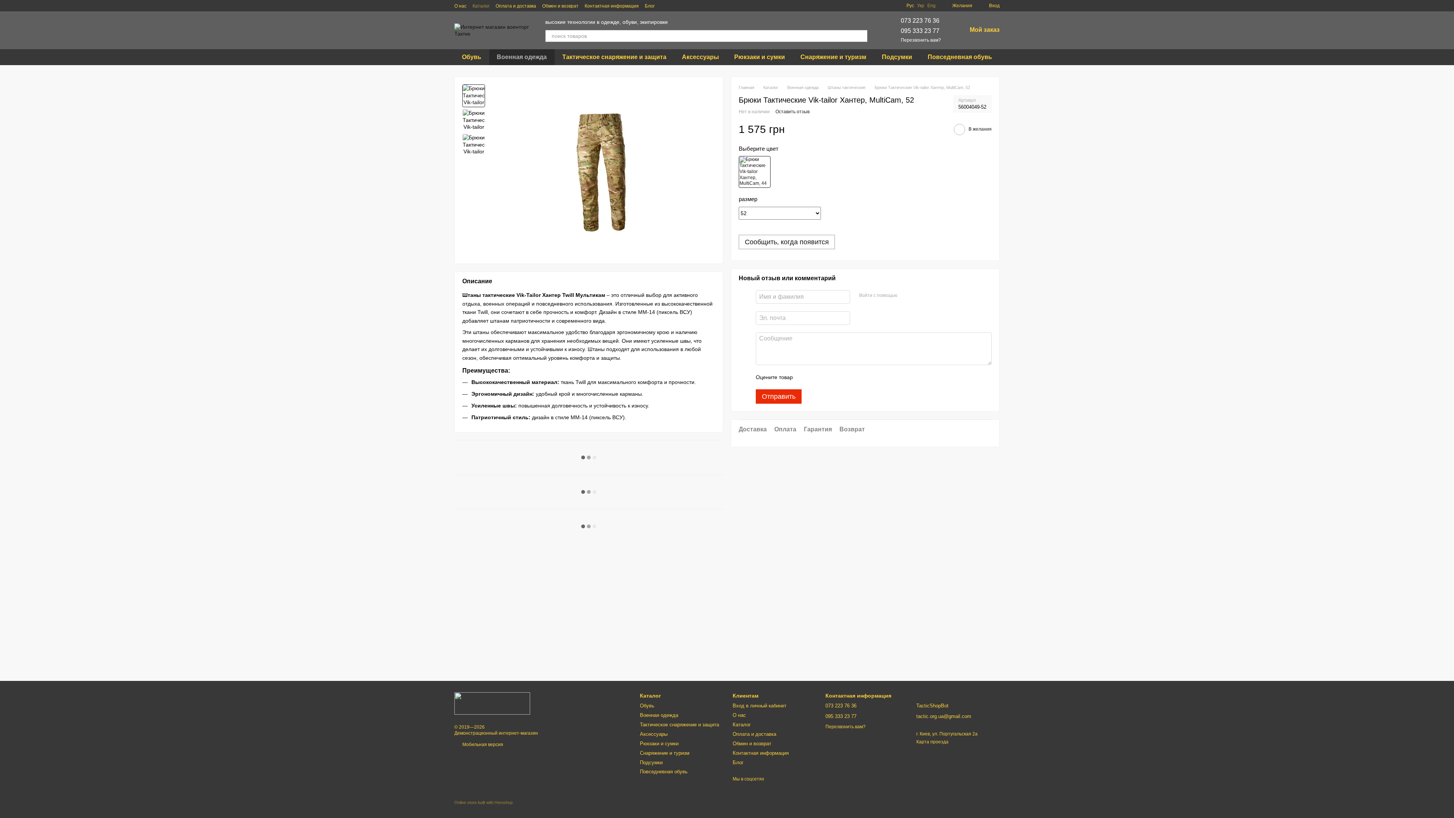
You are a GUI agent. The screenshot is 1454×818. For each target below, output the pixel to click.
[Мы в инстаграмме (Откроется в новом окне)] (693, 6)
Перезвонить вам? (921, 40)
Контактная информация (612, 6)
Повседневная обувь (960, 57)
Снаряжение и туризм (833, 57)
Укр (920, 5)
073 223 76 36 (920, 20)
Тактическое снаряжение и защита (614, 57)
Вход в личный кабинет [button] (759, 706)
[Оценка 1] (805, 377)
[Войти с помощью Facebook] (905, 295)
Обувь (471, 57)
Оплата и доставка (516, 6)
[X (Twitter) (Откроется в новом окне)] (683, 6)
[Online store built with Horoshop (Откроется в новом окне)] (483, 809)
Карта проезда (932, 742)
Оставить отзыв (792, 111)
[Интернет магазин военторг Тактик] (492, 703)
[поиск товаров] (861, 36)
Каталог (481, 6)
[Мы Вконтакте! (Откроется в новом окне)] (665, 6)
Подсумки (897, 57)
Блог (650, 6)
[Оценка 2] (817, 377)
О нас (460, 6)
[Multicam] (755, 172)
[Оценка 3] (830, 377)
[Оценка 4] (842, 377)
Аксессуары (700, 57)
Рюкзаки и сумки (759, 57)
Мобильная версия (482, 744)
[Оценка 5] (854, 377)
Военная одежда (522, 57)
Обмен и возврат (560, 6)
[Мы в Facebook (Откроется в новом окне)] (674, 6)
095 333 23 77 (920, 31)
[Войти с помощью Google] (917, 295)
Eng (931, 5)
